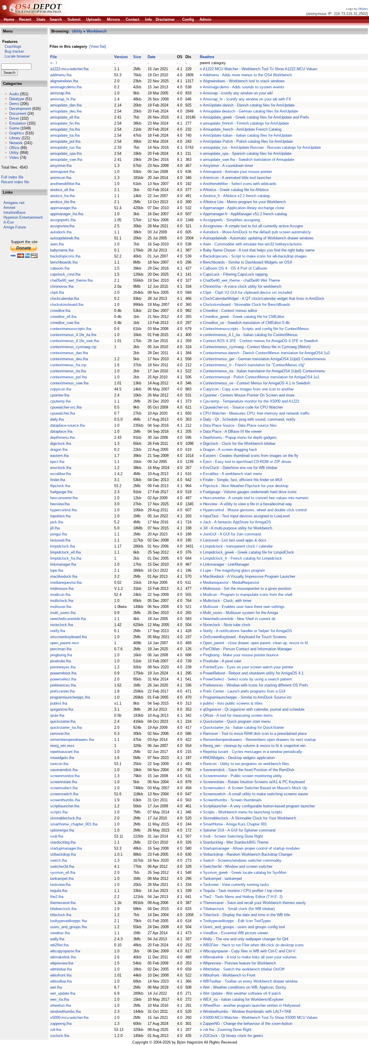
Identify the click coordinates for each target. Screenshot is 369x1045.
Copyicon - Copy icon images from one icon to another (248, 389)
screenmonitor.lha (65, 776)
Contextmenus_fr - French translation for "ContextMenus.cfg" (254, 365)
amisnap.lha (60, 93)
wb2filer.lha (59, 945)
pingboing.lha (61, 655)
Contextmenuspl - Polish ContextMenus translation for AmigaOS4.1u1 (261, 377)
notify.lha (57, 631)
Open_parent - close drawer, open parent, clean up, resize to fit (255, 643)
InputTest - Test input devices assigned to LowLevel (246, 516)
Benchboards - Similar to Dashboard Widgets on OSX (247, 262)
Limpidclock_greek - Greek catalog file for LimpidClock (248, 552)
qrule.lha (57, 715)
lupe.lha (56, 570)
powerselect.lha (63, 679)
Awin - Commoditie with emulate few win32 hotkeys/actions (252, 244)
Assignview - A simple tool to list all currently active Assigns (253, 226)
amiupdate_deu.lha (66, 111)
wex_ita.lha (59, 999)
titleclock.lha (60, 915)
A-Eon (8, 222)
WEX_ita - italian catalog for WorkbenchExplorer (243, 999)
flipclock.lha (60, 486)
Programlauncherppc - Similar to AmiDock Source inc (247, 697)
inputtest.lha (60, 516)
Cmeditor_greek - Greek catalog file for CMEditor (243, 316)
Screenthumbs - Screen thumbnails (232, 800)
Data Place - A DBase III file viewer (232, 431)
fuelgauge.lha (61, 492)
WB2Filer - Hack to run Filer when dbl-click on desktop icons (253, 945)
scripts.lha (58, 812)
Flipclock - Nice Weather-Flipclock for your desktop (245, 486)
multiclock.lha (61, 600)
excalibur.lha (60, 474)
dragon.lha (58, 449)
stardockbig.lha (63, 842)
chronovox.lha (62, 286)
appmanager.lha (63, 208)
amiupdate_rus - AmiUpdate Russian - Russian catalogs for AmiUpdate (262, 147)
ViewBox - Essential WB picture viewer (235, 933)
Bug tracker (12, 51)
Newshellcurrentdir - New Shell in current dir (239, 619)
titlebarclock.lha (63, 909)
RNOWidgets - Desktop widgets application (239, 758)
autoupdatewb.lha (64, 238)
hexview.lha (59, 504)
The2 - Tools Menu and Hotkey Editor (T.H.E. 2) (243, 897)
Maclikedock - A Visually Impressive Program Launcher (249, 576)
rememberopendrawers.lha (72, 739)
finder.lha (57, 480)
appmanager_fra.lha (66, 214)
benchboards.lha (64, 262)
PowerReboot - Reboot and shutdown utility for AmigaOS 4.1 (253, 673)
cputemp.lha (60, 401)
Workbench (96, 31)
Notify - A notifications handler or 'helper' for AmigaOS (247, 631)
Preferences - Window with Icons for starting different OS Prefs (255, 685)
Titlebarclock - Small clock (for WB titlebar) (239, 909)
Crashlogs (11, 46)
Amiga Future (14, 227)
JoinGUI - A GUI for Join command (232, 534)
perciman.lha (60, 649)
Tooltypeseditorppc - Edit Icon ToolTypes (237, 921)
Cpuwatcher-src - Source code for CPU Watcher (243, 407)
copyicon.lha (60, 389)
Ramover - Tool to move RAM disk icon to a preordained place (255, 733)
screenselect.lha (64, 788)
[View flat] (97, 46)
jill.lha (55, 528)
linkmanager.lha (63, 564)
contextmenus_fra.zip (68, 365)
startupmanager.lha (66, 848)
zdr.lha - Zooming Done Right (227, 1029)
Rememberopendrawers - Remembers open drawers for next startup (259, 739)
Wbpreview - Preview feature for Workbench (239, 963)
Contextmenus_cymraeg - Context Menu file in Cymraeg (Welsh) (256, 347)
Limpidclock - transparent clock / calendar (238, 546)
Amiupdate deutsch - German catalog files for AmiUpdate (250, 111)
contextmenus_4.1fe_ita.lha (73, 335)
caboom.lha (59, 268)
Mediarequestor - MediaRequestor (231, 582)
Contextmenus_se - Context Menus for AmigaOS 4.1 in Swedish (256, 383)
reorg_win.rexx (62, 745)
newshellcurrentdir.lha (68, 619)
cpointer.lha (59, 395)
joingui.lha (58, 534)
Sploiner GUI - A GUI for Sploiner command (239, 830)
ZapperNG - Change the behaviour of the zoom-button (247, 1023)
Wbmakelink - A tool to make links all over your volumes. (250, 957)
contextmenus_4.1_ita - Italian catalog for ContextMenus (250, 335)
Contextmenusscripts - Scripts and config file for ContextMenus (256, 329)
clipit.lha (57, 292)
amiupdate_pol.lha (65, 141)
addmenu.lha (60, 75)
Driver (14, 118)
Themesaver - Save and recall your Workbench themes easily (254, 903)
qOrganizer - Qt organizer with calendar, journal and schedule (253, 709)
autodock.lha (60, 232)
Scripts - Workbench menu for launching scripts (242, 812)
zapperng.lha (60, 1023)
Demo (14, 104)
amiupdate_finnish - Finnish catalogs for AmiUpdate (246, 123)
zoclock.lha (59, 1035)
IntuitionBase (14, 212)
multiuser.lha (60, 607)
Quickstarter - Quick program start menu (236, 721)
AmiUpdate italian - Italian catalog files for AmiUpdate (247, 135)
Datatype (16, 99)
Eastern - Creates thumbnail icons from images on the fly (250, 455)
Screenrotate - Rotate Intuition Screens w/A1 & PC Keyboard (254, 782)
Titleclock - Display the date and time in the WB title (246, 915)
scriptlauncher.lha (64, 806)
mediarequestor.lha (66, 582)
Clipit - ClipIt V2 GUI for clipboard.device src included (247, 292)
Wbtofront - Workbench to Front (229, 975)
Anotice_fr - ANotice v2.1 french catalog (236, 196)
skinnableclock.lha (65, 818)
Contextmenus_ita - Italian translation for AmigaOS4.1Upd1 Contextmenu (264, 371)
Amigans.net (14, 203)
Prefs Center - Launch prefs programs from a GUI (244, 691)
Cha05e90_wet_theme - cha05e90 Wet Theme (241, 280)
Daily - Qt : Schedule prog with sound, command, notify (249, 419)
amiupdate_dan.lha (66, 105)
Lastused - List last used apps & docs (234, 540)
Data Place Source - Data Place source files (240, 425)
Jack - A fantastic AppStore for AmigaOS (237, 522)
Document (17, 113)
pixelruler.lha (60, 661)
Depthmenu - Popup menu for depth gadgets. (240, 437)
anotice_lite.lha (62, 202)
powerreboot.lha (63, 673)
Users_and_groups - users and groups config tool (244, 927)
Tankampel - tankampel (222, 878)
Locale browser (15, 56)
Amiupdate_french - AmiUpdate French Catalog (242, 129)
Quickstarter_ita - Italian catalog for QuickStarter (243, 727)
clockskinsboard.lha (66, 304)
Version (121, 57)
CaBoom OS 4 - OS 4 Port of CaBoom (235, 268)
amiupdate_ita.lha (65, 135)
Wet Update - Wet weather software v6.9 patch (242, 993)
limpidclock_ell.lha (65, 552)
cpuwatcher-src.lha (66, 407)
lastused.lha (60, 540)
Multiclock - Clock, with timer (227, 600)
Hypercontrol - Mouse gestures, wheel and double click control (255, 510)
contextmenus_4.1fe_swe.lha (74, 341)
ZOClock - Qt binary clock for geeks (233, 1035)
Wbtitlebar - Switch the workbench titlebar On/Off (244, 969)
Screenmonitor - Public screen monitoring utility (242, 776)
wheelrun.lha (60, 1005)
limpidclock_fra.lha (65, 558)
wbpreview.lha (61, 963)
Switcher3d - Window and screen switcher (237, 866)
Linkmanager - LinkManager (226, 564)
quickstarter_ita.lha (66, 727)
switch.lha (58, 860)
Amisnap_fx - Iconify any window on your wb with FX (247, 99)
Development (20, 108)
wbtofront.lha (60, 975)
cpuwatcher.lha (62, 413)
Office (14, 148)
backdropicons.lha (65, 256)
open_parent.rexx (64, 643)
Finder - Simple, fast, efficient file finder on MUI (242, 480)
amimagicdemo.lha (66, 87)
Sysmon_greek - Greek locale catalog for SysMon (244, 872)
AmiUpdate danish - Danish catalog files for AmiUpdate (249, 105)
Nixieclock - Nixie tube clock (227, 625)
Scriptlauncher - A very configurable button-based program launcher (259, 806)
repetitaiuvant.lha (64, 752)
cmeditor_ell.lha (63, 316)
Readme (207, 57)
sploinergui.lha (62, 830)
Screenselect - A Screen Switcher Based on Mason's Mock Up (255, 788)
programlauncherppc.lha (70, 697)
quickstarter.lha (63, 721)
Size (137, 57)
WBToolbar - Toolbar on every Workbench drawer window (250, 981)
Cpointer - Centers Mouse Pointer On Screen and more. (249, 395)
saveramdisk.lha (64, 770)
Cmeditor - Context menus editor (230, 310)
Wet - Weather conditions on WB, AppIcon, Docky (244, 987)
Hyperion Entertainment (23, 217)
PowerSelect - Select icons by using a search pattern (247, 679)
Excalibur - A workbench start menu (232, 474)
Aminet (9, 207)
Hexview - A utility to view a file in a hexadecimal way (247, 504)
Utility (14, 152)
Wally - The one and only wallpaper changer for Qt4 (245, 939)
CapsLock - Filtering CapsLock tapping (235, 274)
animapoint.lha (62, 171)
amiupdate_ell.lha (64, 117)
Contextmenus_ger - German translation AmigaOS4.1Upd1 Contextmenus (264, 359)
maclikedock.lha (63, 576)
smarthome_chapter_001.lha (73, 824)
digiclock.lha (60, 443)
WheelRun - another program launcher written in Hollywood (251, 1005)
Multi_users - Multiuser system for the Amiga (240, 613)
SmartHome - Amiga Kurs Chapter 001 (235, 824)
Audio (14, 94)
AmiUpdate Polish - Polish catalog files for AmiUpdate (248, 141)
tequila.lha (58, 890)
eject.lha (57, 461)
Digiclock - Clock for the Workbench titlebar (239, 443)
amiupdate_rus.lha (65, 147)
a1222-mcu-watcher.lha (69, 69)
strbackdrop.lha (63, 854)
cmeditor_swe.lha (64, 323)
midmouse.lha (62, 588)
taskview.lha (60, 884)
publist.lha (58, 703)
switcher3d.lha (62, 866)
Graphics (16, 133)
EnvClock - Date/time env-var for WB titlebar (240, 468)
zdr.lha (55, 1029)
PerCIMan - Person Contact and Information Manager (247, 649)
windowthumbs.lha (65, 1011)
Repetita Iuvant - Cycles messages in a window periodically (252, 752)
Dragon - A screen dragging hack (230, 449)
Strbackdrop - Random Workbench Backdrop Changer (247, 854)
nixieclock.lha (61, 625)
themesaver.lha (63, 903)
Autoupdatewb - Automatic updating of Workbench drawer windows (258, 238)
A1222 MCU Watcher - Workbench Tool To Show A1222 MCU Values (260, 69)
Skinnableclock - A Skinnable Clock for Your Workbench (249, 818)
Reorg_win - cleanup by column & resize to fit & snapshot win (254, 745)
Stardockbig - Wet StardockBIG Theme (235, 842)
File (53, 57)
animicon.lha (60, 178)
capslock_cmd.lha (65, 274)
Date (151, 57)
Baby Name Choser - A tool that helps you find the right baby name (259, 250)
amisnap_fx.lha (63, 99)
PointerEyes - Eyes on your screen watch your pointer (248, 667)
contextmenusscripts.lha (70, 329)
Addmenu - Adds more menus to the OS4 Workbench (247, 75)
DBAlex (363, 8)
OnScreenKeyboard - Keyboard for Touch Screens (245, 637)
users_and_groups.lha (68, 927)
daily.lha (57, 419)
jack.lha (56, 522)
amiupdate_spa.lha (66, 153)
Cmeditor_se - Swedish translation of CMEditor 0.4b (246, 323)
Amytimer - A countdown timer (228, 165)
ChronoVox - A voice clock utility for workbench (242, 286)
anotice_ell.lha (62, 190)
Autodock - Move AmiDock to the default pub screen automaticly (257, 232)
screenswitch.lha (64, 794)
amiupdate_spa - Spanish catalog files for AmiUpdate (247, 153)
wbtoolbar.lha (61, 981)
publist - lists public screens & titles (233, 703)
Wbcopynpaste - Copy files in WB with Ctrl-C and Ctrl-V (249, 951)
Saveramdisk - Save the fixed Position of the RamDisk (248, 770)
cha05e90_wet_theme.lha (71, 280)
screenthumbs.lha (65, 800)
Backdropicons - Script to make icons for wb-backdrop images (255, 256)
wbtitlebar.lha (61, 969)
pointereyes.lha (63, 667)
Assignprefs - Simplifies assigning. (232, 220)
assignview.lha (62, 226)
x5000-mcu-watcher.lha (69, 1017)
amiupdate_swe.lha (66, 159)
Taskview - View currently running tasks (236, 884)
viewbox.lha (60, 933)
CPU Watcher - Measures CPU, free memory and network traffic (256, 413)
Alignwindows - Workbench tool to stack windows (244, 81)
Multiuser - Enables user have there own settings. (244, 607)
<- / (53, 63)
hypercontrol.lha (63, 510)
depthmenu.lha (62, 437)
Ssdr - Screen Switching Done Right (233, 836)
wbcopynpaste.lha (65, 951)
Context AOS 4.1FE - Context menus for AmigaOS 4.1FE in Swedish (260, 341)
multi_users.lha (63, 613)
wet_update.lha (62, 993)
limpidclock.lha (62, 546)
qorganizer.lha (61, 709)
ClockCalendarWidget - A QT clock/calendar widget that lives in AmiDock (263, 298)
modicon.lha (60, 594)
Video (14, 157)
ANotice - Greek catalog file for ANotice (236, 190)
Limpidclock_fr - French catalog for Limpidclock (242, 558)
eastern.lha (59, 455)
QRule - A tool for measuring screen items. (238, 715)
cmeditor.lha (60, 310)
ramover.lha (59, 733)
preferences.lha (63, 685)
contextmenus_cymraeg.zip (73, 347)
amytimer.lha (60, 165)
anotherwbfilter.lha (65, 184)
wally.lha (57, 939)
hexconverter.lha (64, 498)
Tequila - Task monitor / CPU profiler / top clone (242, 890)
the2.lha (56, 897)
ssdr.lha (56, 836)
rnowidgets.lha (62, 758)
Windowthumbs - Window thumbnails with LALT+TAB (247, 1011)
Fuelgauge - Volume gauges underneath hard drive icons (250, 492)
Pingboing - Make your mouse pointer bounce (240, 655)
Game (14, 128)
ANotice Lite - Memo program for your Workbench (244, 202)
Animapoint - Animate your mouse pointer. (238, 171)
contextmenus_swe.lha (69, 383)
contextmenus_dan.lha (69, 353)
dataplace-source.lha (67, 425)
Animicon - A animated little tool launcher (237, 178)
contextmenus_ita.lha (68, 371)
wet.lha (56, 987)
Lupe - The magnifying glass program (234, 570)
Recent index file (15, 182)
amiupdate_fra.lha (65, 129)
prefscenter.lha (62, 691)
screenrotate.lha (63, 782)
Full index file (12, 177)
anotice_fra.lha (62, 196)
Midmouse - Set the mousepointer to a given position (247, 588)
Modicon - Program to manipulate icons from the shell (247, 594)
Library (14, 138)
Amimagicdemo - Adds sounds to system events (243, 87)
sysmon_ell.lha (62, 872)
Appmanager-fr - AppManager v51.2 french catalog (245, 214)
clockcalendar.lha (64, 298)
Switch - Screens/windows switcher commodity (242, 860)
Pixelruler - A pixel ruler (222, 661)
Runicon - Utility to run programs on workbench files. (246, 764)
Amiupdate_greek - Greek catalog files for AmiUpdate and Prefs (256, 117)
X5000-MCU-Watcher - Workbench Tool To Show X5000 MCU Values (260, 1017)
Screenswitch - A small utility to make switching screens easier (255, 794)
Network (16, 143)
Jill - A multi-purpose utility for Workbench (237, 528)
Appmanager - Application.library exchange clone (243, 208)
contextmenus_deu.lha (69, 359)
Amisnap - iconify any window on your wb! (238, 93)
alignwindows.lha (64, 81)
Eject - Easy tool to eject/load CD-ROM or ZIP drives (247, 461)
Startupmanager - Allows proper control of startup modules (251, 848)
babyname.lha (62, 250)
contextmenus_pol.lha (68, 377)
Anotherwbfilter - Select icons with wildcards (239, 184)
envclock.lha (60, 468)
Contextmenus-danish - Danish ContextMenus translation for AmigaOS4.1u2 (266, 353)
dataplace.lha (61, 431)
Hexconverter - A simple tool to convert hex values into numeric (256, 498)
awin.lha (57, 244)
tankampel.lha (62, 878)
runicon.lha (59, 764)
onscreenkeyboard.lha (68, 637)
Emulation (17, 123)
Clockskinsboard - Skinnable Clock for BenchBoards (246, 304)
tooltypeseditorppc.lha (68, 921)
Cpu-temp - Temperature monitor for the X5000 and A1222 (251, 401)
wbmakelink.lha (63, 957)
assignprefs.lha (63, 220)
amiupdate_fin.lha (65, 123)
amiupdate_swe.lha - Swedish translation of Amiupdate (248, 159)
